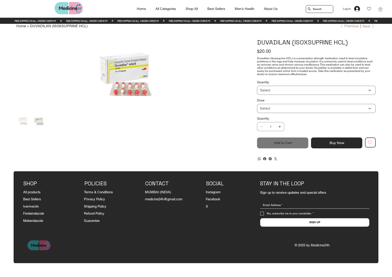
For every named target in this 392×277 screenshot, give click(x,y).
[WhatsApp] (259, 159)
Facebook (213, 199)
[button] (380, 9)
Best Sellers (32, 199)
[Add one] (279, 126)
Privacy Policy (94, 199)
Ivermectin (31, 206)
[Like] (369, 9)
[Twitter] (275, 159)
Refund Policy (94, 213)
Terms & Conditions (98, 192)
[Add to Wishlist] (370, 142)
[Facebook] (264, 159)
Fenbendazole (33, 213)
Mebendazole (33, 221)
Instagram (213, 192)
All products (32, 192)
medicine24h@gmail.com (164, 199)
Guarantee (92, 221)
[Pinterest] (270, 159)
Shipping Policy (95, 206)
